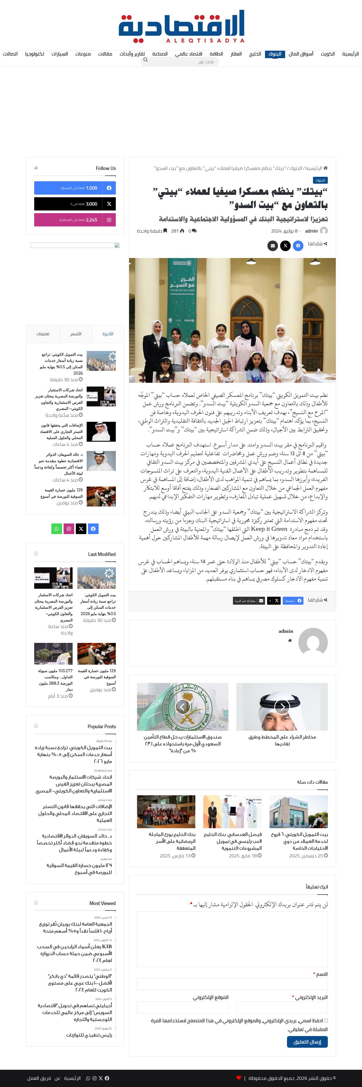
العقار (236, 54)
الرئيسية (314, 168)
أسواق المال (301, 54)
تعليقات (43, 334)
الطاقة (216, 54)
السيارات (60, 54)
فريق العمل (39, 1078)
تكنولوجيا (34, 54)
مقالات (105, 54)
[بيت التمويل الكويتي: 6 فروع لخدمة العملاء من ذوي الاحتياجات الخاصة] (299, 811)
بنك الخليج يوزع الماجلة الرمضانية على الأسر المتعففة (172, 841)
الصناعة (160, 54)
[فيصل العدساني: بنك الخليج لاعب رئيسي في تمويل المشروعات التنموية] (232, 811)
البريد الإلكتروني (310, 997)
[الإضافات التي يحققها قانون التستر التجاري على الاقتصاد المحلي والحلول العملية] (101, 432)
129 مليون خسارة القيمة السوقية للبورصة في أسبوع (97, 677)
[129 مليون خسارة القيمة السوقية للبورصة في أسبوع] (101, 496)
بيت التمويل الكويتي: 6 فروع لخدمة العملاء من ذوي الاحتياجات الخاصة (299, 841)
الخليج (255, 54)
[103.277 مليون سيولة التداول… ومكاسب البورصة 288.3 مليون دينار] (53, 654)
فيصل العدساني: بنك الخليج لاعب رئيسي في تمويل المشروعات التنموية (233, 841)
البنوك (275, 54)
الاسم (320, 974)
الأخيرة (108, 334)
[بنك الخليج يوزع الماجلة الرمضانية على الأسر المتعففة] (166, 811)
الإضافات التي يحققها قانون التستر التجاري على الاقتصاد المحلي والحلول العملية (61, 431)
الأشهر (76, 334)
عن (57, 1078)
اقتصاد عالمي (188, 54)
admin (311, 230)
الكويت (328, 54)
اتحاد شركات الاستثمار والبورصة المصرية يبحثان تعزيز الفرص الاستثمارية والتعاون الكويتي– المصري (53, 607)
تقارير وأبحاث (132, 54)
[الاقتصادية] (181, 25)
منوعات (83, 54)
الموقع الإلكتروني (211, 997)
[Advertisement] (181, 112)
